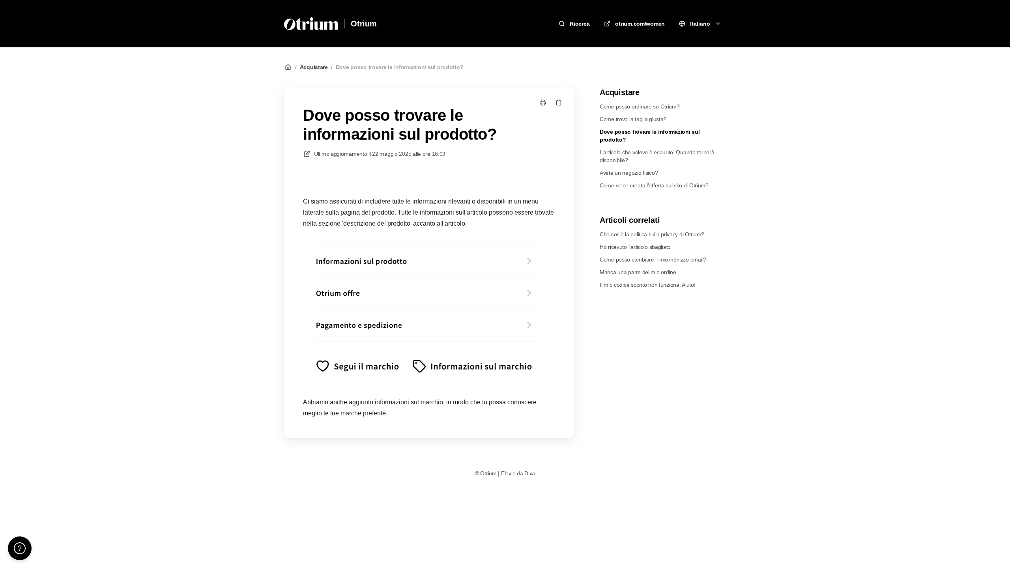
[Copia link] (558, 102)
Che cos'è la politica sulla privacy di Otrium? (652, 234)
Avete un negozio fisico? (629, 173)
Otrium (364, 23)
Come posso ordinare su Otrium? (640, 106)
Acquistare (314, 67)
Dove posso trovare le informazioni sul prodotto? (400, 67)
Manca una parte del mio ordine (638, 272)
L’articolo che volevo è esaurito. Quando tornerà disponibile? (657, 156)
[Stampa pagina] (543, 102)
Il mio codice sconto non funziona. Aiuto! (648, 285)
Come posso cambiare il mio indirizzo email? (653, 259)
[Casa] (311, 23)
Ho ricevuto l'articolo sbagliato (635, 247)
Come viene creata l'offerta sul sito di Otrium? (654, 185)
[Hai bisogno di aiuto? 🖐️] (20, 548)
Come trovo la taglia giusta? (633, 119)
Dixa (529, 473)
